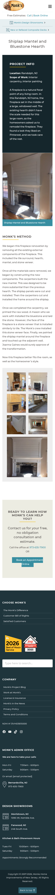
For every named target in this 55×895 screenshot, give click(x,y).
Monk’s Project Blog (14, 687)
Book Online (40, 15)
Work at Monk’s (12, 692)
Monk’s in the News (14, 703)
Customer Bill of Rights (16, 615)
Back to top (26, 890)
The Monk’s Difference (15, 610)
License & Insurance (14, 698)
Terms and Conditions (15, 714)
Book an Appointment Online (29, 562)
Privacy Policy (11, 709)
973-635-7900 (37, 547)
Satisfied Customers (14, 621)
